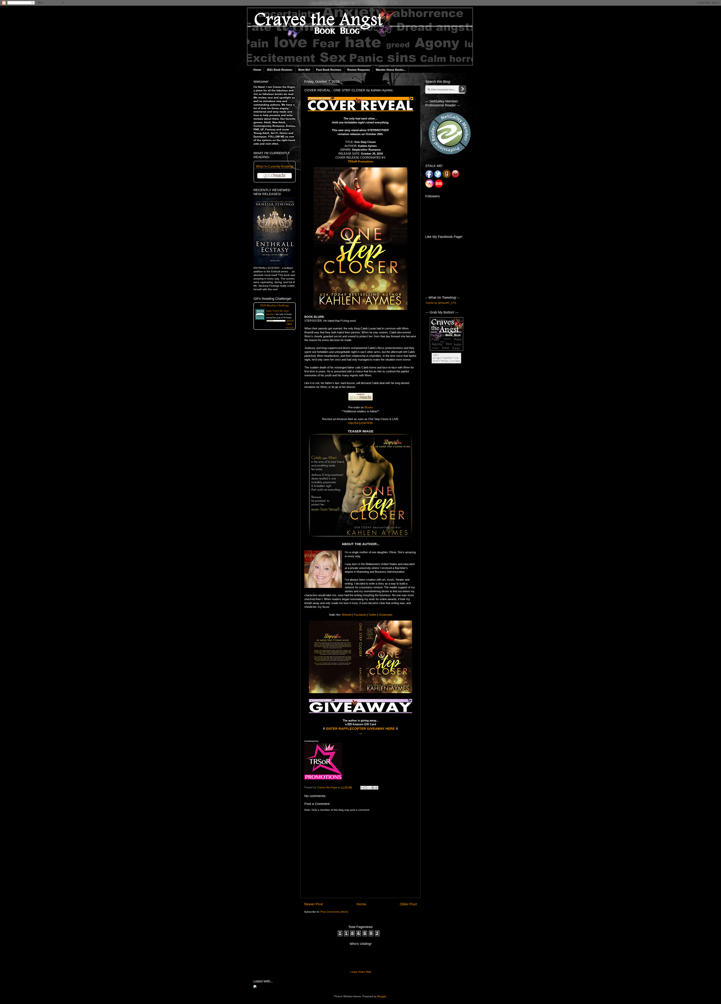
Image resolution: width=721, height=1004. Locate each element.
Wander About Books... (391, 69)
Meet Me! (304, 69)
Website (347, 614)
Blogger (381, 996)
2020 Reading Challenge (274, 305)
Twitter (372, 614)
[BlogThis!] (366, 788)
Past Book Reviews (328, 69)
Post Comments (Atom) (334, 911)
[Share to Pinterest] (376, 788)
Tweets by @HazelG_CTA (440, 302)
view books (289, 327)
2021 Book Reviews (279, 69)
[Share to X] (369, 788)
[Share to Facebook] (373, 788)
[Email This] (362, 788)
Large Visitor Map (360, 971)
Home (257, 69)
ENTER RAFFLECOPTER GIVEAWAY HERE (360, 728)
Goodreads (385, 614)
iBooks (368, 407)
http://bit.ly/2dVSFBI (360, 423)
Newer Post (313, 904)
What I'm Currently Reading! (274, 166)
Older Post (408, 904)
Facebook (360, 614)
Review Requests (358, 69)
